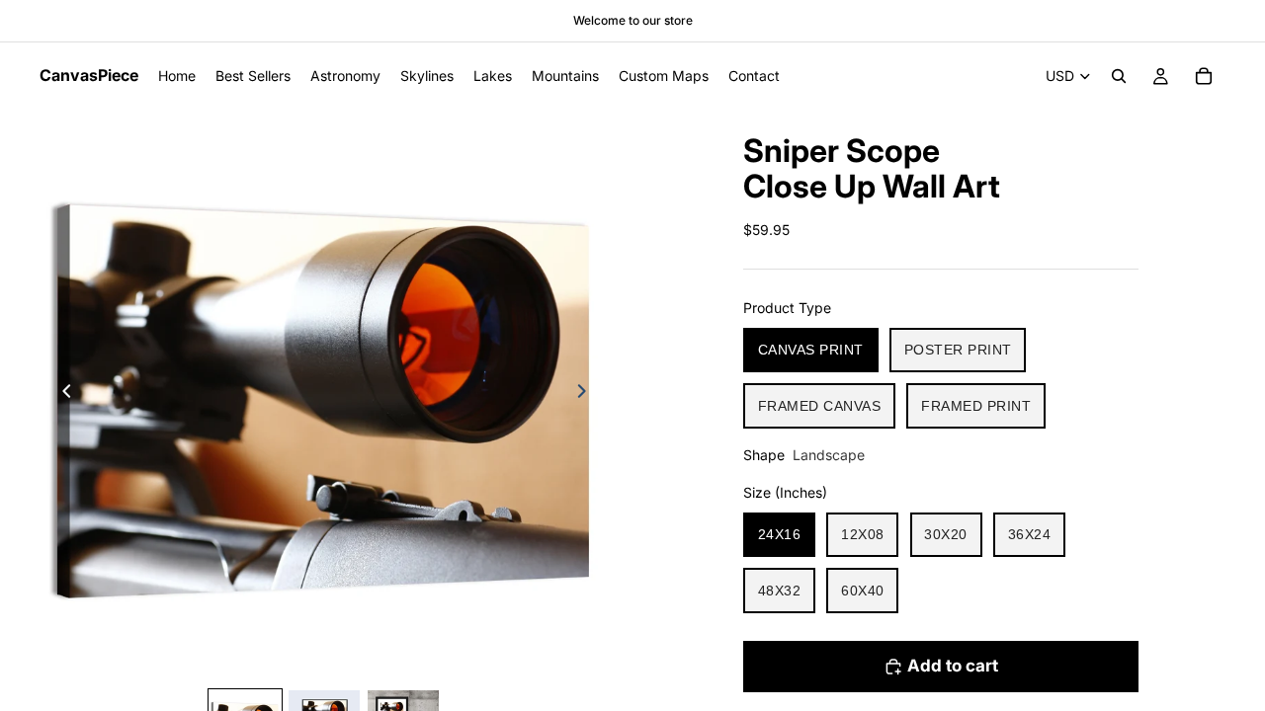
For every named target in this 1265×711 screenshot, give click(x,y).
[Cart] (1203, 76)
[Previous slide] (61, 394)
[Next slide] (587, 394)
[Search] (1118, 76)
